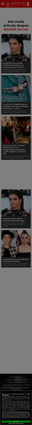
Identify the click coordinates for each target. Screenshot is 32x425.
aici (8, 406)
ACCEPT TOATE (16, 421)
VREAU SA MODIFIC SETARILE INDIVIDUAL (16, 423)
